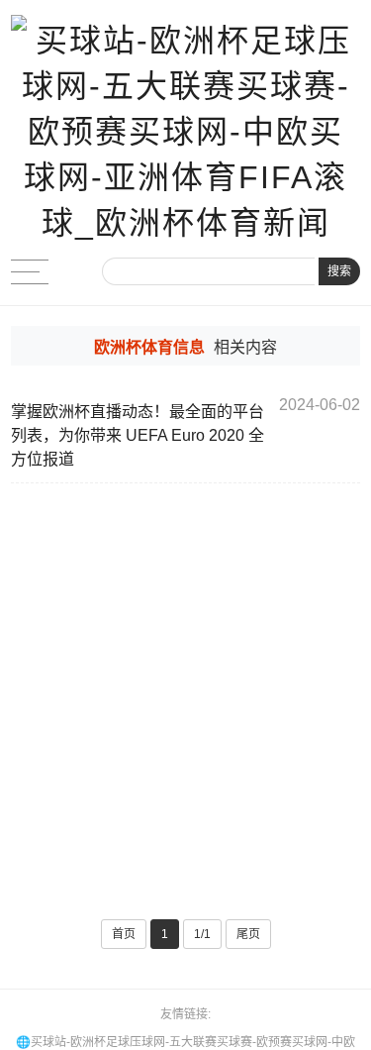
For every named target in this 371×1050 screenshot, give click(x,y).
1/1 (202, 934)
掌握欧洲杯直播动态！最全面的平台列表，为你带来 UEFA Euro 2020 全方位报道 (137, 435)
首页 (124, 934)
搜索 (339, 271)
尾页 (248, 934)
